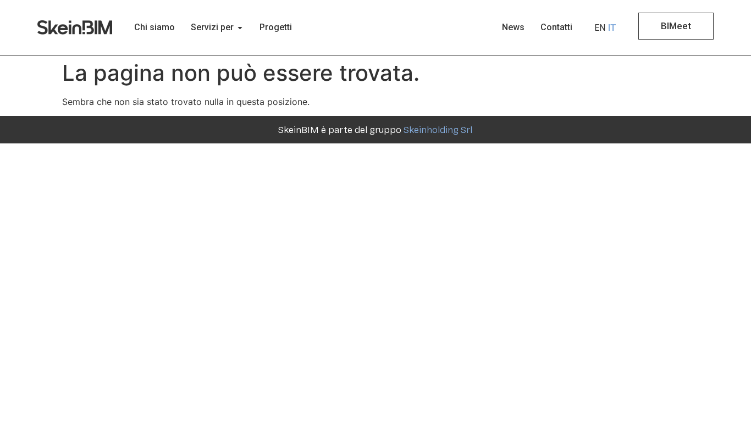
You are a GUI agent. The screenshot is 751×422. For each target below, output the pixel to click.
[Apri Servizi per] (240, 27)
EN (599, 28)
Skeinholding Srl (438, 130)
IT (612, 28)
